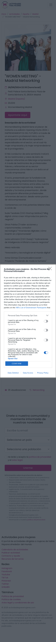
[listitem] (28, 315)
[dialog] (28, 321)
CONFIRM (16, 364)
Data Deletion (13, 373)
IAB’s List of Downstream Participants (31, 308)
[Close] (50, 269)
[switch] (46, 321)
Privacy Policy (42, 373)
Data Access (28, 373)
